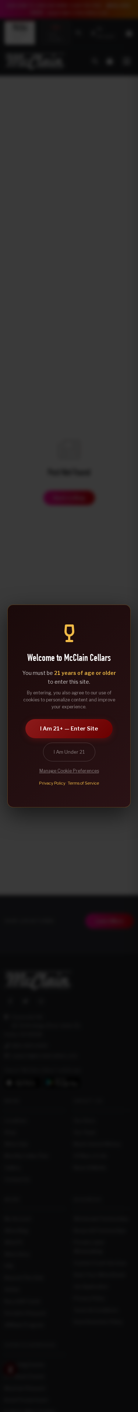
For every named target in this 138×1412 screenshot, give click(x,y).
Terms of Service (83, 783)
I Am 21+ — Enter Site (69, 728)
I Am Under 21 (69, 752)
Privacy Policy (52, 783)
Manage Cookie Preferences (69, 771)
